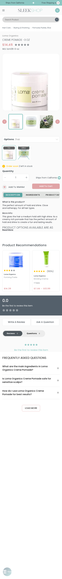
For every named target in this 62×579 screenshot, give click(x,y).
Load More (31, 408)
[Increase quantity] (26, 177)
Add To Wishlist (17, 187)
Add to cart (45, 186)
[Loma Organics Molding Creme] (46, 259)
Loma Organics (10, 35)
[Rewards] (7, 571)
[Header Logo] (30, 10)
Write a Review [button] (16, 322)
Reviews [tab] (11, 333)
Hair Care (6, 27)
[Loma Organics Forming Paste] (16, 259)
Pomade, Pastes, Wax (41, 27)
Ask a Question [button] (45, 322)
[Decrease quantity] (5, 177)
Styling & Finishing (21, 27)
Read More (7, 230)
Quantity (8, 171)
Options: (12, 139)
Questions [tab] (32, 333)
